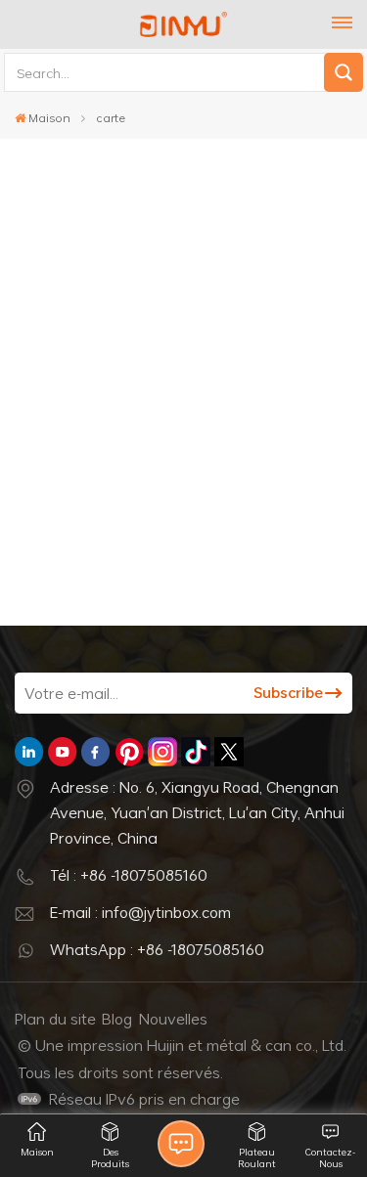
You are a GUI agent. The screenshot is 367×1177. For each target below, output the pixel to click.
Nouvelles (173, 1018)
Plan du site (55, 1018)
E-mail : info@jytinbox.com (140, 912)
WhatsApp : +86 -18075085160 (157, 949)
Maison (49, 117)
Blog (117, 1018)
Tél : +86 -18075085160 (128, 875)
